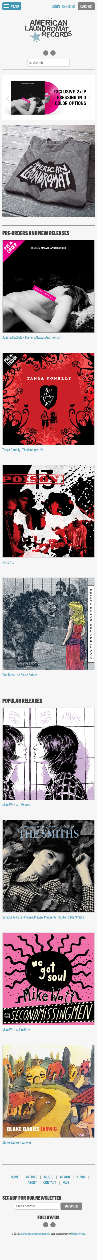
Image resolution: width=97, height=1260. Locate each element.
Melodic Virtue (78, 1233)
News (81, 1177)
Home (15, 1177)
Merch (65, 1177)
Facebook (53, 55)
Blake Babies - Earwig (16, 1142)
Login (56, 6)
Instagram (45, 55)
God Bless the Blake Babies (19, 674)
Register (68, 6)
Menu (15, 6)
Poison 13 (8, 562)
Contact (49, 1182)
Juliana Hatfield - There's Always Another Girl (31, 337)
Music (48, 1177)
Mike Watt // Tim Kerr (16, 1029)
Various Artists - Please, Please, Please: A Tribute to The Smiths (43, 917)
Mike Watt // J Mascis (16, 804)
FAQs (66, 1182)
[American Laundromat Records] (48, 29)
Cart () (86, 6)
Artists (31, 1177)
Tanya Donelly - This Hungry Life (22, 449)
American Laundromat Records (34, 1233)
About (32, 1182)
